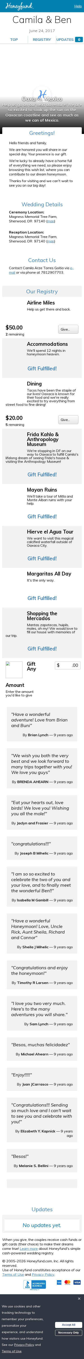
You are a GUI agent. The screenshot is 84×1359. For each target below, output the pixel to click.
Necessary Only (68, 1332)
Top (14, 39)
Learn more (29, 1248)
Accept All (68, 1324)
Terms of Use (13, 1274)
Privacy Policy (43, 1274)
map (50, 221)
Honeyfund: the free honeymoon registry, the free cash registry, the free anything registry (19, 6)
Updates (68, 39)
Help (78, 6)
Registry (42, 39)
